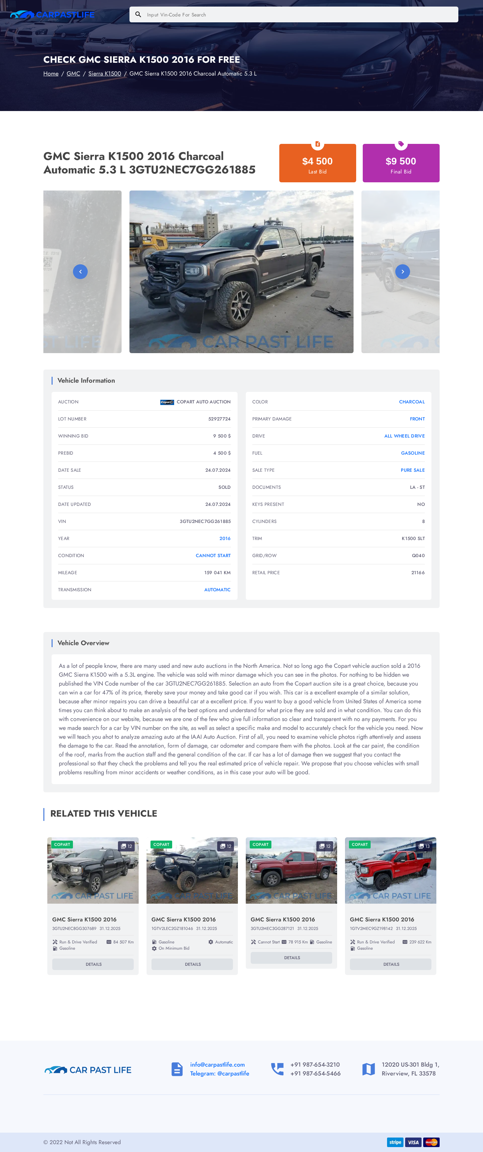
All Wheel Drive (404, 436)
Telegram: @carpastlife (219, 1073)
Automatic (217, 589)
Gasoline (413, 453)
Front (417, 419)
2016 (225, 538)
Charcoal (412, 401)
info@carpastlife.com (217, 1064)
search (138, 14)
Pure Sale (413, 470)
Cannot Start (213, 555)
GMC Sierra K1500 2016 (84, 919)
